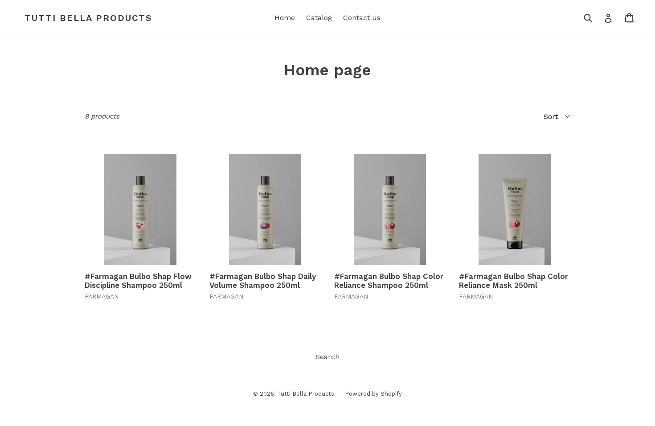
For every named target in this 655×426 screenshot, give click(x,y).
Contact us (362, 17)
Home (284, 17)
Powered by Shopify (373, 393)
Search (327, 356)
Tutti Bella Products (88, 17)
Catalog (319, 17)
